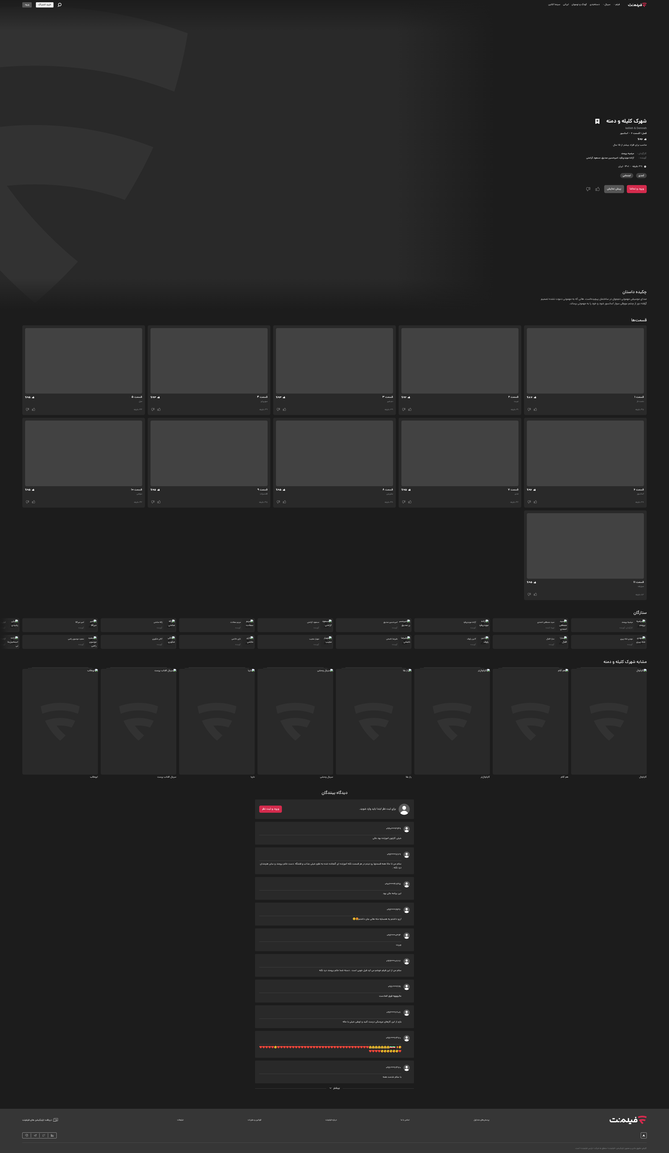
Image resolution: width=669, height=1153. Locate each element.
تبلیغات (180, 1120)
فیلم (618, 4)
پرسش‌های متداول (481, 1120)
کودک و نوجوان (579, 4)
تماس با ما (405, 1120)
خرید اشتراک (44, 5)
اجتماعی (627, 175)
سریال (607, 4)
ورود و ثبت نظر (270, 809)
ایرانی (566, 4)
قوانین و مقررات (254, 1120)
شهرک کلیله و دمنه (626, 122)
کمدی (641, 175)
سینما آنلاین (554, 4)
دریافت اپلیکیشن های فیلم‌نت (37, 1120)
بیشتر (336, 1088)
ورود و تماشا (637, 189)
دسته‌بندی (595, 4)
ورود (27, 5)
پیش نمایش (614, 189)
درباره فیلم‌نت (331, 1120)
